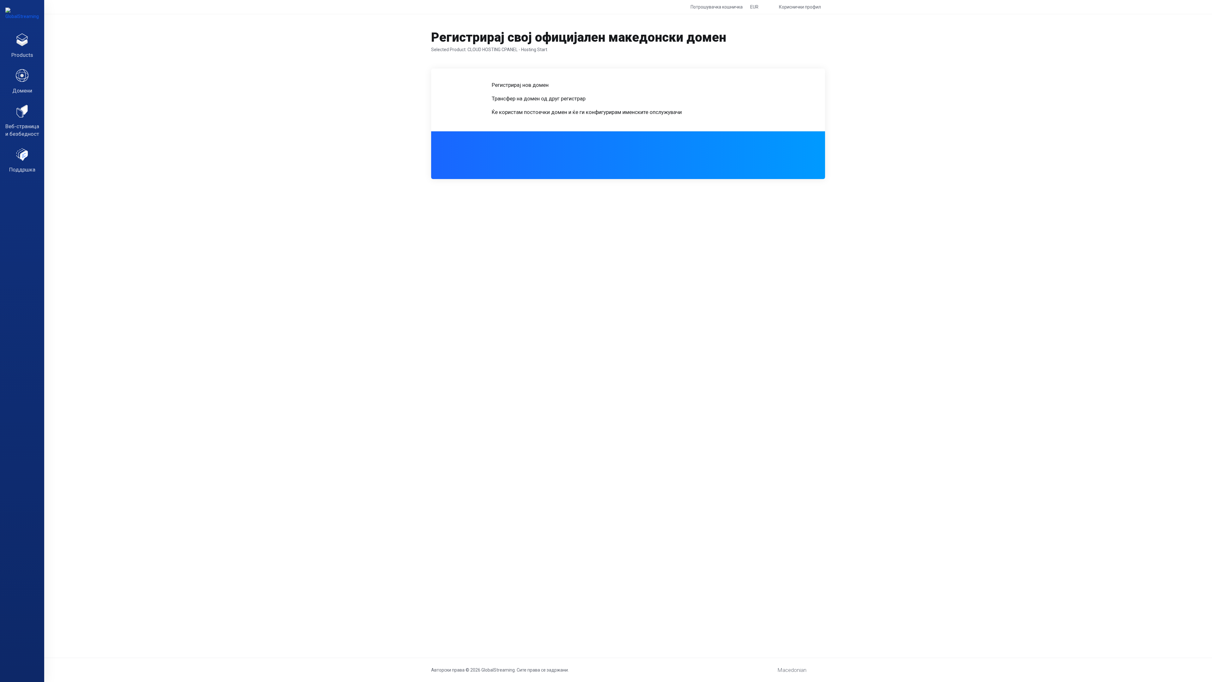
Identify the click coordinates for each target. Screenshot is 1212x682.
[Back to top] (822, 668)
